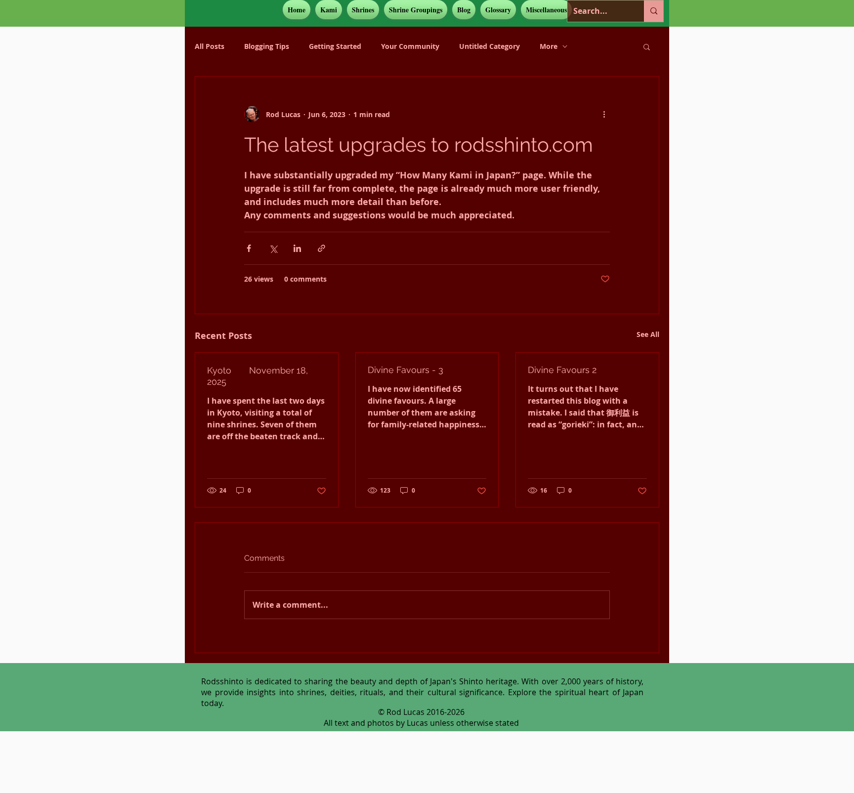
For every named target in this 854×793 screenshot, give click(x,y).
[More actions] (604, 114)
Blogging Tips (266, 46)
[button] (328, 9)
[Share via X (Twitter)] (273, 248)
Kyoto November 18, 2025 (257, 376)
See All (648, 334)
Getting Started (335, 46)
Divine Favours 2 (562, 370)
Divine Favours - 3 (405, 370)
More (548, 46)
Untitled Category (489, 46)
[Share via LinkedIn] (297, 248)
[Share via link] (321, 248)
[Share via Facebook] (249, 248)
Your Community (410, 46)
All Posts (209, 46)
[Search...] (653, 11)
